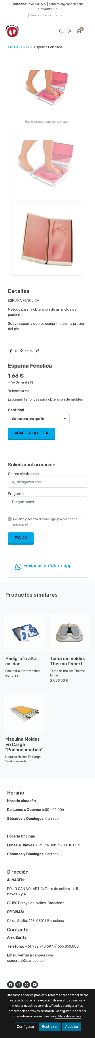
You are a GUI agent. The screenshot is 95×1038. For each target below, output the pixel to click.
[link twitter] (26, 984)
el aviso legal (47, 519)
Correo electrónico (23, 474)
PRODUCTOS (18, 47)
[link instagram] (18, 984)
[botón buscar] (61, 31)
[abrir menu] (87, 31)
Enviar (21, 538)
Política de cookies (68, 1016)
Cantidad (16, 410)
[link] (12, 31)
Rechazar (50, 1026)
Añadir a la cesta (31, 433)
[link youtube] (34, 984)
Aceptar (71, 1026)
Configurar (25, 1026)
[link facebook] (10, 984)
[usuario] (70, 31)
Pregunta (16, 494)
